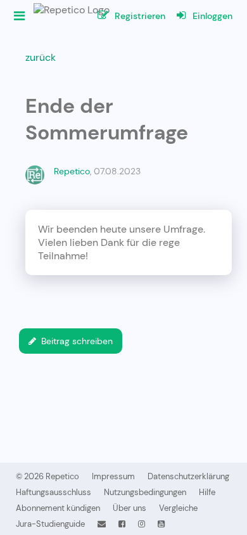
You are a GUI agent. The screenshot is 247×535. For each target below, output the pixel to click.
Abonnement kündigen (58, 508)
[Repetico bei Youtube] (161, 524)
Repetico (72, 171)
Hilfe (207, 492)
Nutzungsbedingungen (145, 492)
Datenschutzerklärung (188, 476)
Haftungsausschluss (53, 492)
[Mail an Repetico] (102, 524)
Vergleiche (178, 508)
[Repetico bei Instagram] (141, 524)
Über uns (129, 508)
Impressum (113, 476)
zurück (40, 57)
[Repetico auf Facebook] (121, 524)
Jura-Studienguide (50, 524)
